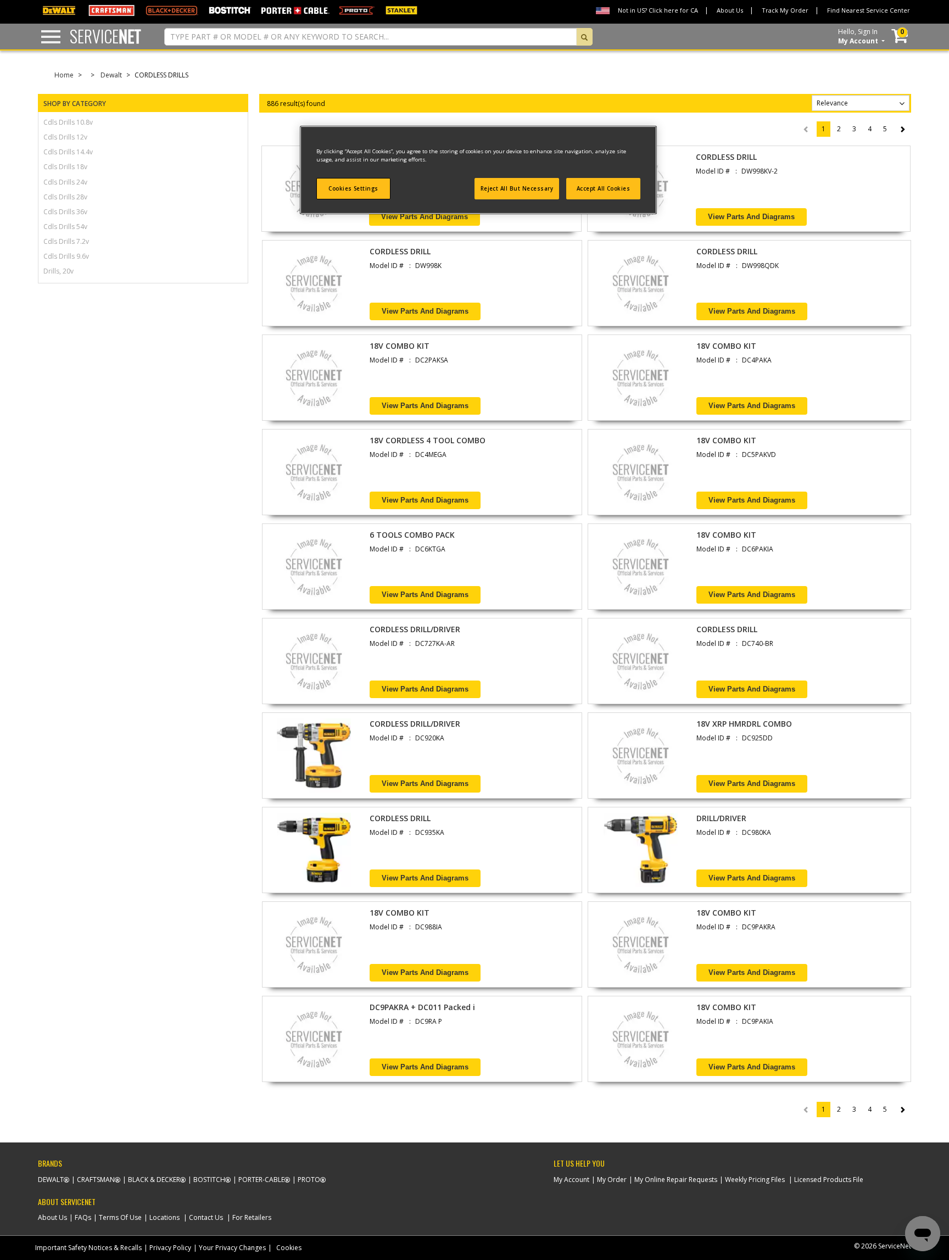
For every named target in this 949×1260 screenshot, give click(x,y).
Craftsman (96, 1179)
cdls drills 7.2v (66, 241)
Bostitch (209, 1179)
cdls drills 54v (65, 226)
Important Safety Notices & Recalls (88, 1247)
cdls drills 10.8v (68, 122)
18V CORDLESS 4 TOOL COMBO (427, 440)
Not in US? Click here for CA (658, 10)
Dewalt (111, 75)
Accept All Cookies (603, 188)
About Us (730, 10)
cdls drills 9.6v (66, 256)
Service (105, 36)
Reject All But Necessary (517, 188)
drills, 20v (58, 271)
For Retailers (251, 1217)
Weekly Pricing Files (755, 1179)
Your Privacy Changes (232, 1247)
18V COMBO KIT (399, 346)
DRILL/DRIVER (721, 818)
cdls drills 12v (65, 137)
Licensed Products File (828, 1179)
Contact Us (206, 1217)
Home (64, 75)
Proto (309, 1179)
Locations (164, 1217)
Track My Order (785, 10)
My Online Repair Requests (675, 1179)
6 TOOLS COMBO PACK (412, 534)
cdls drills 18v (65, 166)
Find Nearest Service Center (868, 10)
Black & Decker (154, 1179)
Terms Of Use (120, 1217)
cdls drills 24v (65, 182)
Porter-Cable (261, 1179)
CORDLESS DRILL (726, 157)
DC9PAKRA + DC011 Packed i (422, 1007)
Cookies (289, 1247)
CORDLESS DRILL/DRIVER (415, 629)
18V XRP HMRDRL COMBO (744, 723)
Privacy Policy (170, 1247)
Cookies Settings (353, 188)
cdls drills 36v (65, 211)
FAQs (83, 1217)
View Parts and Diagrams (424, 217)
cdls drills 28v (65, 197)
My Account (571, 1179)
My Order (612, 1179)
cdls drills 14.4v (68, 152)
